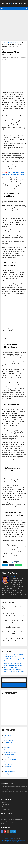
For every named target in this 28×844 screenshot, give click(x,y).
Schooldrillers (5, 786)
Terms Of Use (17, 841)
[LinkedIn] (11, 831)
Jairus (13, 576)
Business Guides (8, 735)
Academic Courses (9, 733)
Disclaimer (5, 807)
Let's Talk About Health (10, 759)
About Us (5, 802)
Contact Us (5, 804)
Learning (6, 757)
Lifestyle (6, 762)
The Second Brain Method (11, 627)
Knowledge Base (9, 754)
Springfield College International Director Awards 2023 (14, 614)
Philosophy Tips (8, 764)
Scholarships (7, 766)
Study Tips (7, 774)
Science (4, 114)
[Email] (14, 831)
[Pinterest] (5, 831)
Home (3, 840)
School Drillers (14, 3)
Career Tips (7, 738)
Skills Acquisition (8, 769)
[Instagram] (8, 831)
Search (14, 685)
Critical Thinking (8, 740)
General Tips (7, 750)
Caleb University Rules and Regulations (12, 817)
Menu (2, 8)
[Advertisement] (14, 25)
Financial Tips (8, 747)
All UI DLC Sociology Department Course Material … (13, 822)
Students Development (10, 771)
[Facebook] (2, 831)
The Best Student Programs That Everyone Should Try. (13, 633)
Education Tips (8, 742)
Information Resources (10, 57)
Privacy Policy (6, 809)
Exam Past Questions (10, 745)
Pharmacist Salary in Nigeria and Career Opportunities (13, 639)
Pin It (11, 562)
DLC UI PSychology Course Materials (14, 672)
